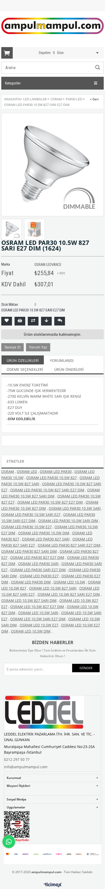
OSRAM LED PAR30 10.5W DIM (43, 532)
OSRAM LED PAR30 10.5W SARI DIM (68, 520)
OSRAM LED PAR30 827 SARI (46, 539)
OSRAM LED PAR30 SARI (38, 563)
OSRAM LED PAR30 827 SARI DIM (29, 551)
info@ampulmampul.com (25, 766)
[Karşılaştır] (33, 321)
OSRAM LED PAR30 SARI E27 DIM (38, 569)
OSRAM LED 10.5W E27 (39, 625)
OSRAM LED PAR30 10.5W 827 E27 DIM (50, 502)
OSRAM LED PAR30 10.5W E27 (26, 526)
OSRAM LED (27, 471)
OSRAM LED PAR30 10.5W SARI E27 (30, 514)
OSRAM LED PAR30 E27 (39, 575)
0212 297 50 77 (17, 759)
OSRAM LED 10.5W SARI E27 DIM (37, 618)
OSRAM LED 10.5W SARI (38, 612)
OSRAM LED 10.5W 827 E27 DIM (37, 606)
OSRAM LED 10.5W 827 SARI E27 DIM (68, 594)
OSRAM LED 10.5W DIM (30, 631)
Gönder (86, 668)
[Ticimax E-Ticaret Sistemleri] (53, 885)
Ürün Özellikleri (23, 360)
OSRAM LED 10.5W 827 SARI (52, 588)
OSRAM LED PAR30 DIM (31, 582)
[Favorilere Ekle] (6, 321)
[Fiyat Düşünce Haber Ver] (46, 321)
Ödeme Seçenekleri (25, 369)
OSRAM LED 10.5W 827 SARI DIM (29, 600)
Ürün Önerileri (69, 369)
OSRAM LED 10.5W (69, 582)
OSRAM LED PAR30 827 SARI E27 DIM (69, 545)
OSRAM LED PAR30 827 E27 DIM (37, 557)
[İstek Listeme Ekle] (20, 321)
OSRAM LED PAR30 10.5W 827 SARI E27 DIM (47, 489)
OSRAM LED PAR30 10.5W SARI (75, 508)
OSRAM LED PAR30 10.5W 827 (51, 477)
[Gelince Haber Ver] (59, 321)
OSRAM (7, 471)
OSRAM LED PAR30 (56, 471)
